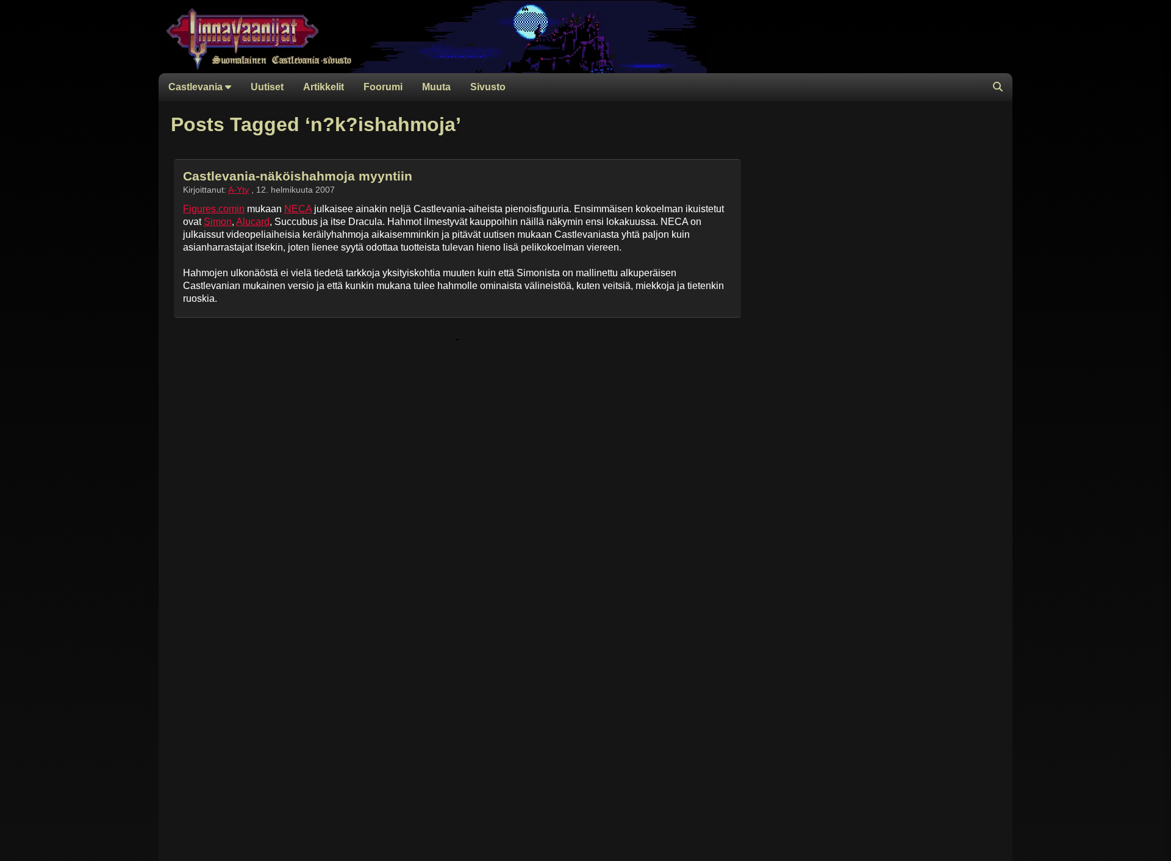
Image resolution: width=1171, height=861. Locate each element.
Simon (218, 221)
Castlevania (196, 87)
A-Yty (238, 190)
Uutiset (267, 87)
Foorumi (383, 87)
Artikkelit (323, 87)
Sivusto (488, 87)
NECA (298, 209)
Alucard (253, 221)
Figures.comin (214, 209)
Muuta (436, 87)
